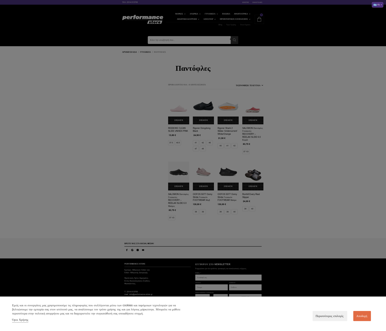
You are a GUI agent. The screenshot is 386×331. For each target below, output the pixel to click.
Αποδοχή (361, 316)
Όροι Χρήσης (20, 320)
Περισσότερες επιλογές (329, 316)
